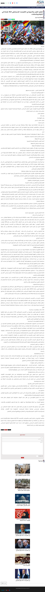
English (3, 7)
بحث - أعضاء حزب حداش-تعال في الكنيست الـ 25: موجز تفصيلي (23, 580)
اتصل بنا (28, 7)
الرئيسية (42, 7)
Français (6, 7)
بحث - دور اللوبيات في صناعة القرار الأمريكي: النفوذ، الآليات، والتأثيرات (23, 505)
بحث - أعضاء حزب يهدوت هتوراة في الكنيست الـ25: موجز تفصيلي (23, 550)
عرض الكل (4, 583)
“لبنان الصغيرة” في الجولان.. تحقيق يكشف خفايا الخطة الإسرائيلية (23, 490)
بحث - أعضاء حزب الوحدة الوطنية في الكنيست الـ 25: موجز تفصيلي (22, 535)
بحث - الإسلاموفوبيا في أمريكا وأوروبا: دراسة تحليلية (23, 520)
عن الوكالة (37, 7)
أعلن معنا (33, 7)
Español (11, 7)
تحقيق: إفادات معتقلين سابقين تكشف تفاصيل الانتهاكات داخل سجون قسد (23, 475)
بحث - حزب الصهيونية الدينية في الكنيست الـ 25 (22, 565)
